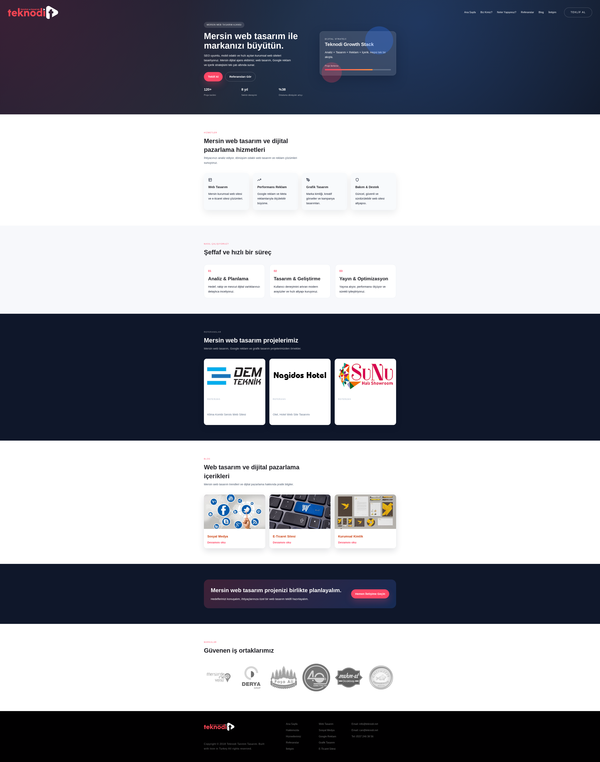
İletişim (552, 12)
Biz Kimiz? (486, 12)
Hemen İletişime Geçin (370, 593)
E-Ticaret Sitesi (284, 536)
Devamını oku (216, 542)
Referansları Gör (240, 76)
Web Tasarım (326, 724)
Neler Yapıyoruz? (506, 12)
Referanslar (527, 12)
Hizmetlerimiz (293, 736)
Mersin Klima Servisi (222, 405)
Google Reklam (327, 736)
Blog (541, 12)
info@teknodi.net (368, 724)
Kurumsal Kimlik (350, 536)
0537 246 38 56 (364, 736)
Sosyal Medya (217, 536)
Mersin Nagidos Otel (288, 405)
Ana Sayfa (470, 12)
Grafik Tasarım (327, 742)
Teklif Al (213, 76)
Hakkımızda (292, 730)
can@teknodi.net (368, 730)
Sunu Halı (345, 405)
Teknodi (232, 744)
